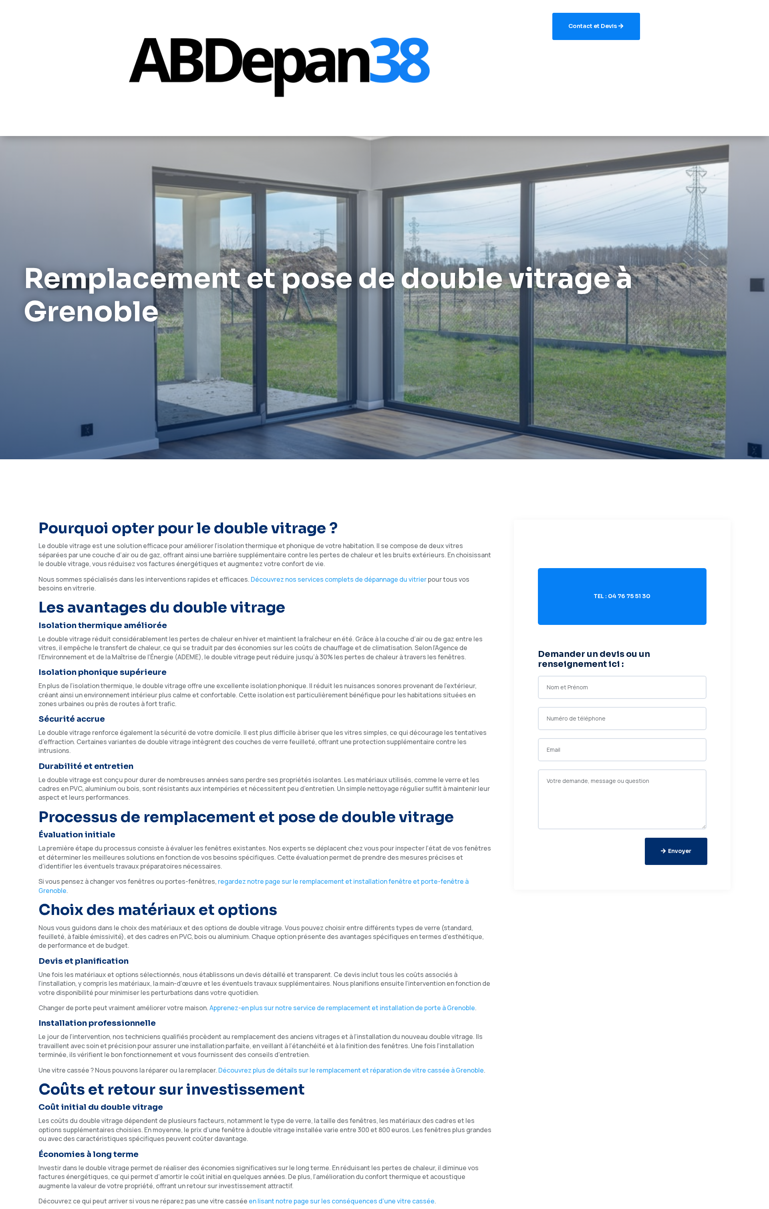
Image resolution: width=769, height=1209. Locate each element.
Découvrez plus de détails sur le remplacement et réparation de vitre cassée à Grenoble (351, 1070)
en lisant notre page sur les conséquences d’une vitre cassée (342, 1201)
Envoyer (679, 851)
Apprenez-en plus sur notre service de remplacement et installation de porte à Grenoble (342, 1007)
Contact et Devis (592, 26)
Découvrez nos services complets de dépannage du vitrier (339, 579)
